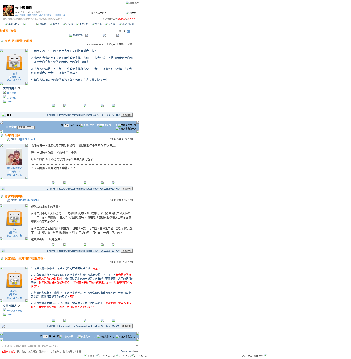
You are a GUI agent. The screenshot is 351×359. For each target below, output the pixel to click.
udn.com (135, 351)
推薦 (130, 44)
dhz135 (14, 291)
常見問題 (32, 351)
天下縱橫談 (24, 8)
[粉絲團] (85, 355)
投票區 (56, 24)
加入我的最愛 (45, 15)
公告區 (98, 24)
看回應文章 (77, 35)
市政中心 (128, 24)
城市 (10, 19)
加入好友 (17, 80)
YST (23, 12)
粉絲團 (91, 356)
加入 (250, 356)
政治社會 (18, 19)
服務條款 (43, 351)
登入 (243, 356)
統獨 (13, 30)
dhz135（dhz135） (32, 200)
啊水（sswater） (30, 139)
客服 (78, 351)
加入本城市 (20, 15)
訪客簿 (111, 24)
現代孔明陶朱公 (14, 168)
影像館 (69, 24)
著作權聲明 (55, 351)
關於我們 (21, 351)
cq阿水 (14, 73)
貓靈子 (39, 12)
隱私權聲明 (68, 351)
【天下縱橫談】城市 (43, 19)
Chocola (11, 98)
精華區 (42, 24)
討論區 (29, 24)
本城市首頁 (13, 24)
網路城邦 (134, 2)
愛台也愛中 (12, 93)
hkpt (14, 229)
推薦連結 (83, 24)
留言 (9, 80)
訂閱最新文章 (59, 15)
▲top (136, 345)
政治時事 (28, 19)
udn (4, 19)
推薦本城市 (32, 15)
